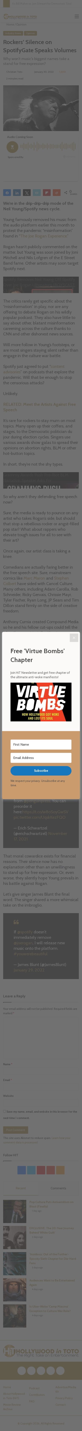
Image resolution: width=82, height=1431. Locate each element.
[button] (41, 703)
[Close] (74, 638)
